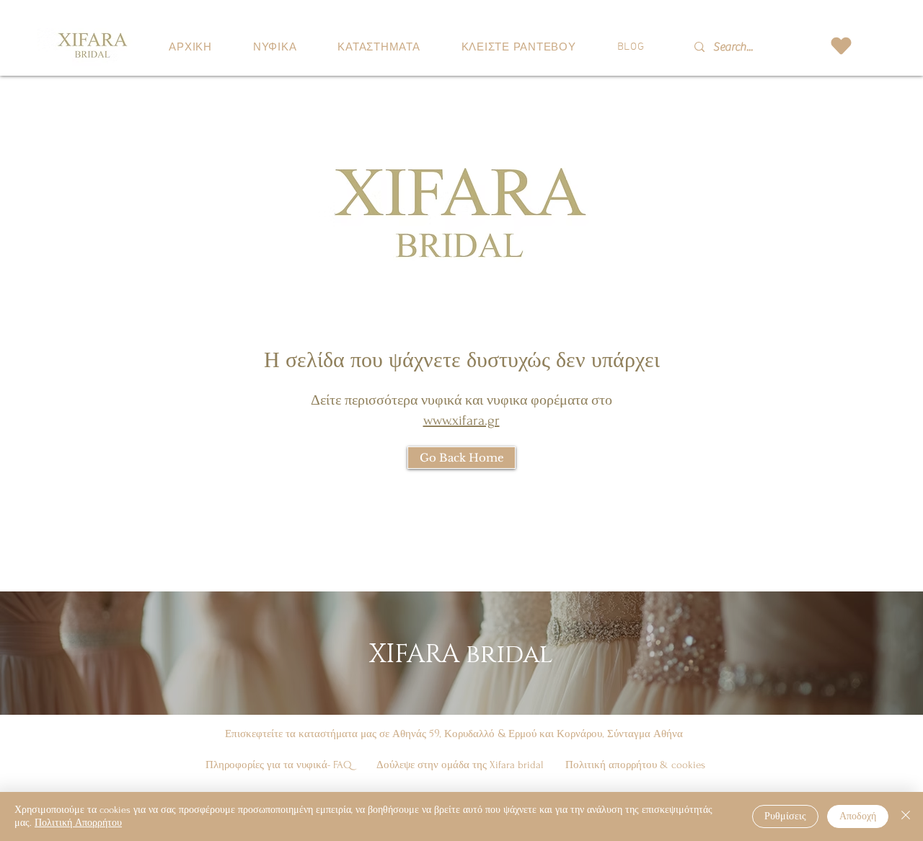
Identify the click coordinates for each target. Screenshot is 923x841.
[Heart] (841, 45)
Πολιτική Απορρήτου (78, 822)
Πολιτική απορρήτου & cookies (635, 765)
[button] (274, 47)
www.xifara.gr (461, 420)
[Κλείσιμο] (905, 816)
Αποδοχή (857, 816)
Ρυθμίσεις (785, 816)
